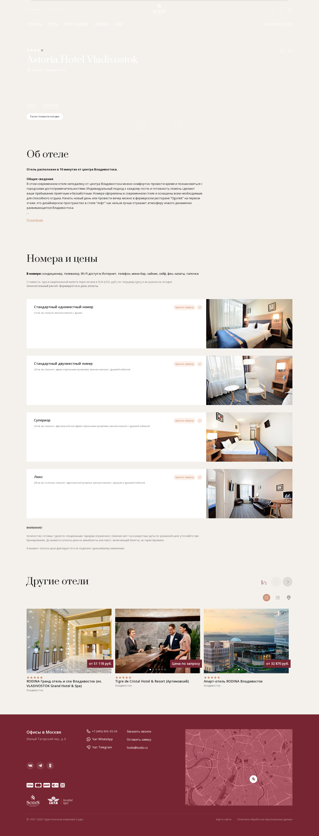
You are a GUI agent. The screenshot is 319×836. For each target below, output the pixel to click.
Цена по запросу (184, 307)
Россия (37, 70)
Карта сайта (223, 819)
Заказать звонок (139, 731)
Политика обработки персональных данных (264, 819)
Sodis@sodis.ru (137, 748)
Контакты (57, 9)
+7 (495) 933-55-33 (104, 731)
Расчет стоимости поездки (44, 116)
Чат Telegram (102, 747)
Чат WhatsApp (102, 739)
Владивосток (56, 70)
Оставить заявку (139, 739)
